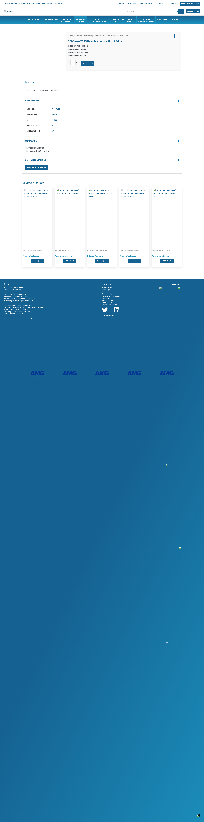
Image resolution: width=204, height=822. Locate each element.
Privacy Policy (107, 287)
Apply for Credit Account (111, 296)
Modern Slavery (108, 300)
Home (70, 36)
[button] (164, 3)
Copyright (105, 292)
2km (52, 131)
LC (52, 125)
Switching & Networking (83, 36)
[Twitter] (105, 310)
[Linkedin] (117, 310)
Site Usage (106, 290)
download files (38, 167)
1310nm (54, 120)
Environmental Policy (110, 304)
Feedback (105, 298)
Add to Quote (87, 63)
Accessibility (107, 294)
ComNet (54, 114)
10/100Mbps (56, 109)
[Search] (181, 11)
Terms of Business (109, 302)
